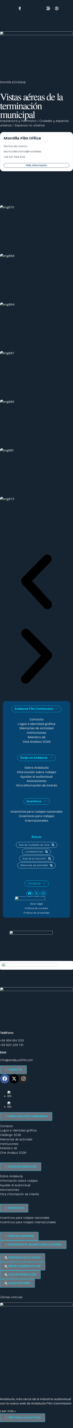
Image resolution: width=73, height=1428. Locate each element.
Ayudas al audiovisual (36, 777)
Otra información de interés (36, 785)
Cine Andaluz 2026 (37, 742)
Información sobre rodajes (36, 772)
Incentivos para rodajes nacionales (37, 812)
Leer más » (8, 1411)
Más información (36, 165)
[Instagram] (43, 893)
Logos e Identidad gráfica (36, 724)
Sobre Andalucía (37, 768)
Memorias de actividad (37, 728)
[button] (36, 582)
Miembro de (36, 737)
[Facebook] (30, 893)
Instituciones (36, 733)
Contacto (36, 719)
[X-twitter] (36, 893)
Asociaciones (36, 781)
